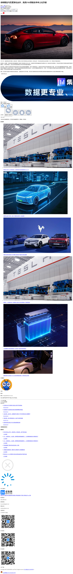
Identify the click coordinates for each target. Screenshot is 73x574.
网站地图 (18, 495)
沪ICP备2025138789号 (28, 569)
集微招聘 (10, 495)
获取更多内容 (4, 427)
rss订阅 (29, 495)
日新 (4, 5)
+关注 (2, 378)
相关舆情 (2, 6)
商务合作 (26, 495)
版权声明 (6, 495)
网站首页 (2, 495)
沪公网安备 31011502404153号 (9, 572)
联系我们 (14, 495)
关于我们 (22, 495)
